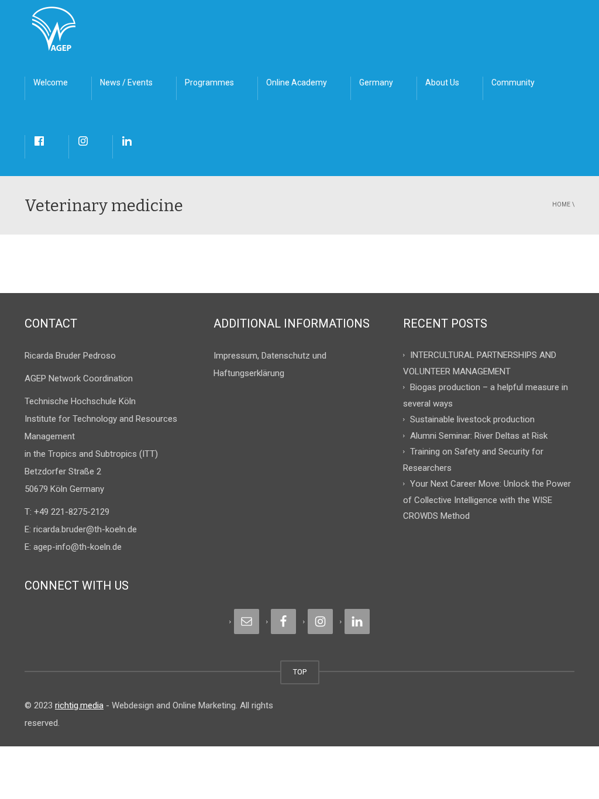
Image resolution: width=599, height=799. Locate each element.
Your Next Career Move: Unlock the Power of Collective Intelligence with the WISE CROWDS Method (487, 499)
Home (561, 204)
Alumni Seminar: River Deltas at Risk (479, 435)
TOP (300, 671)
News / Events (126, 82)
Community (513, 82)
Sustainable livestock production (472, 419)
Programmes (209, 82)
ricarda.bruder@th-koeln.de (85, 529)
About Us (442, 82)
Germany (376, 82)
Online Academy (296, 82)
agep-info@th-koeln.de (77, 547)
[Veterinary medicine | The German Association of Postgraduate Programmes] (54, 29)
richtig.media (79, 705)
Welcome (50, 82)
